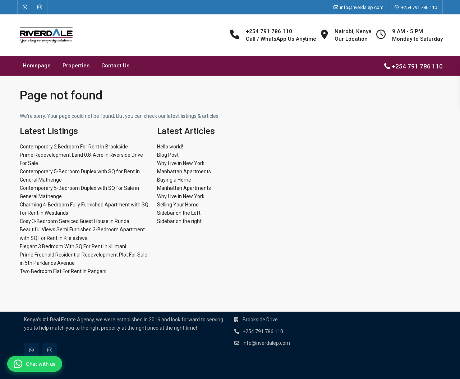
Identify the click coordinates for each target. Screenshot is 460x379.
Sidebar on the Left (179, 213)
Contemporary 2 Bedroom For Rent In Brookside (74, 147)
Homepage (37, 65)
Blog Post (168, 155)
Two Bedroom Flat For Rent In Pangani (63, 271)
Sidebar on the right (179, 221)
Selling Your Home (178, 205)
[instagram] (39, 7)
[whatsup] (25, 7)
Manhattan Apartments (184, 171)
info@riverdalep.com (266, 343)
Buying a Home (174, 180)
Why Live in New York (180, 163)
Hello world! (170, 147)
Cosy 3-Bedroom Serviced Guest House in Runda (74, 221)
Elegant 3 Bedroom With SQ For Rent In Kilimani (73, 246)
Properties (76, 65)
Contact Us (115, 65)
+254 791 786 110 (419, 7)
